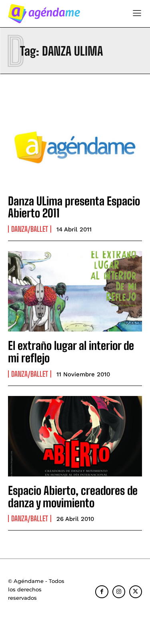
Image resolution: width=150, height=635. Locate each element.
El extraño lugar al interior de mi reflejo (71, 352)
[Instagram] (118, 591)
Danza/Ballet (29, 229)
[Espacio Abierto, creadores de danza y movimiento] (75, 436)
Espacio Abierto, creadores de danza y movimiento (73, 497)
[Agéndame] (44, 13)
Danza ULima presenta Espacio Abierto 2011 (74, 207)
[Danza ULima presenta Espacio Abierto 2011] (75, 147)
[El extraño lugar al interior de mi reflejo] (75, 291)
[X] (135, 591)
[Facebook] (101, 591)
